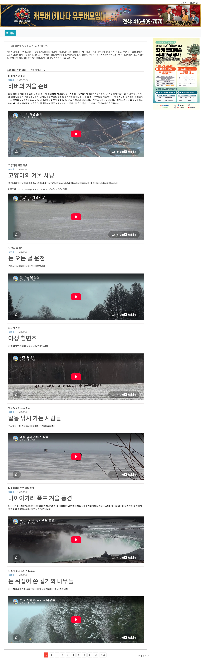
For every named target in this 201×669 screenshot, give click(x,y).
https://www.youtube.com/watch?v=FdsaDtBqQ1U (42, 189)
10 (96, 655)
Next (103, 655)
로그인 (183, 2)
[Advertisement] (176, 130)
